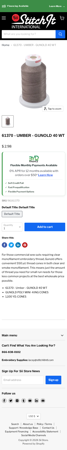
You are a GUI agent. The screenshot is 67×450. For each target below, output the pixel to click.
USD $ (32, 416)
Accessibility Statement (45, 431)
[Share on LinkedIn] (18, 245)
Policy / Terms (44, 424)
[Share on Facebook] (4, 245)
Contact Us (48, 427)
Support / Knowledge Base (23, 427)
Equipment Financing (16, 431)
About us (28, 424)
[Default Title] (12, 218)
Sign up (53, 380)
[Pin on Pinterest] (25, 245)
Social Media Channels (33, 435)
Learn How (45, 175)
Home (5, 45)
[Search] (60, 34)
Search (15, 424)
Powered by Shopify (33, 443)
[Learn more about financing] (33, 6)
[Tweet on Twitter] (11, 245)
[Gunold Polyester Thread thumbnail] (7, 121)
